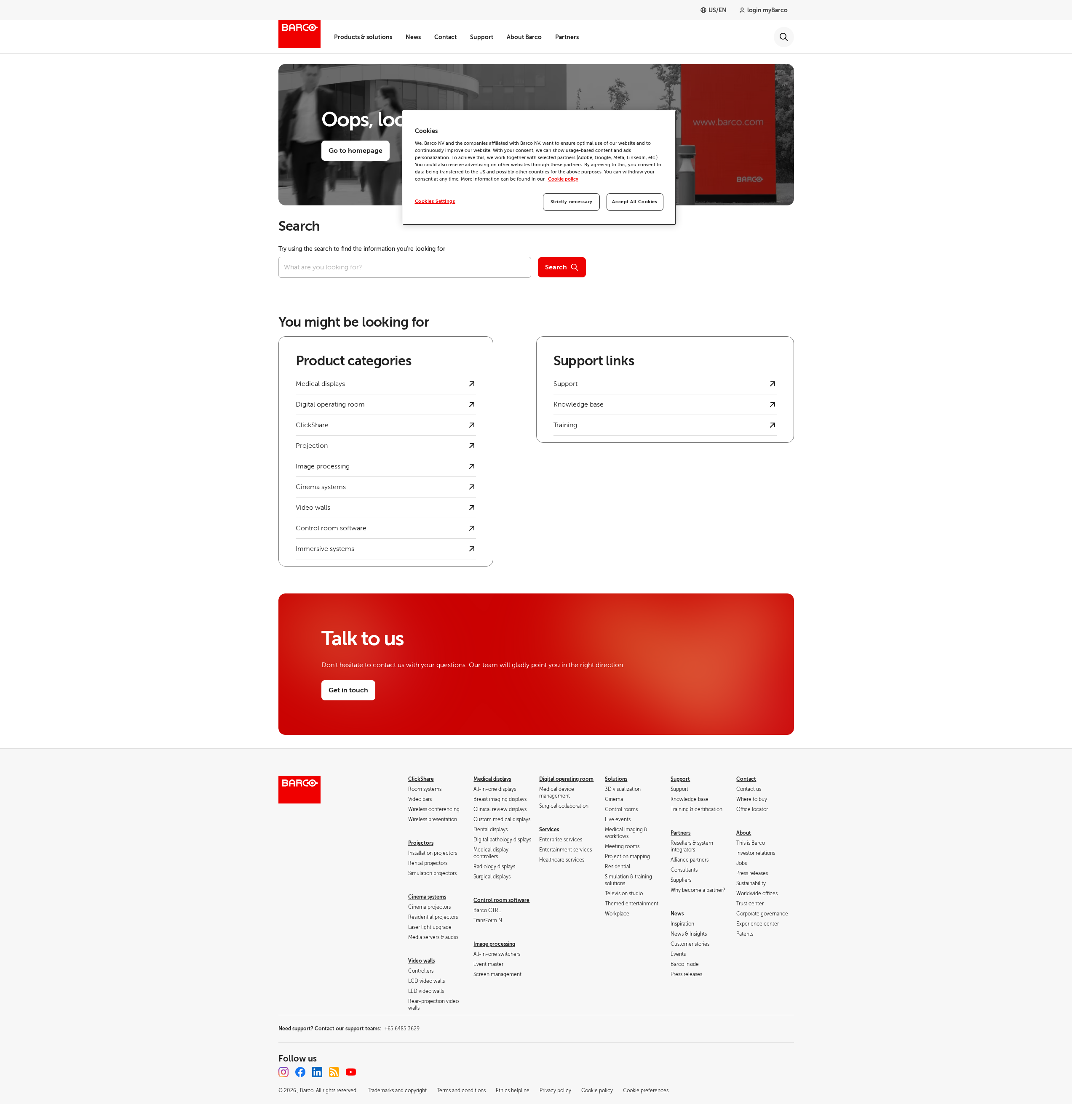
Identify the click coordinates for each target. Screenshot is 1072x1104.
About (743, 833)
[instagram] (283, 1072)
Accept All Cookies (634, 202)
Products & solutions (363, 37)
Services (549, 830)
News (413, 37)
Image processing (494, 944)
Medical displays (492, 779)
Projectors (420, 843)
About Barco (524, 37)
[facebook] (300, 1072)
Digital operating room (566, 779)
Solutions (616, 779)
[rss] (334, 1072)
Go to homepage (355, 150)
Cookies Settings (435, 201)
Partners (567, 37)
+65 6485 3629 (402, 1029)
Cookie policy (563, 179)
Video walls (421, 961)
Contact (445, 37)
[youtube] (351, 1072)
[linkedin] (317, 1072)
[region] (539, 167)
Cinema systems (427, 897)
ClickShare (421, 779)
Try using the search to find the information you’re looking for (361, 249)
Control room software (501, 900)
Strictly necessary (572, 202)
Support (481, 37)
